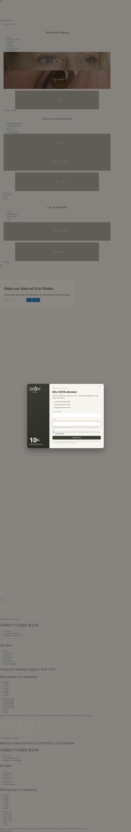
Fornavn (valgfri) (56, 411)
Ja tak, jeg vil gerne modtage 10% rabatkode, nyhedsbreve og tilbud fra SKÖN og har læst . (77, 432)
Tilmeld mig (76, 437)
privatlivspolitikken (60, 433)
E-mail (54, 420)
